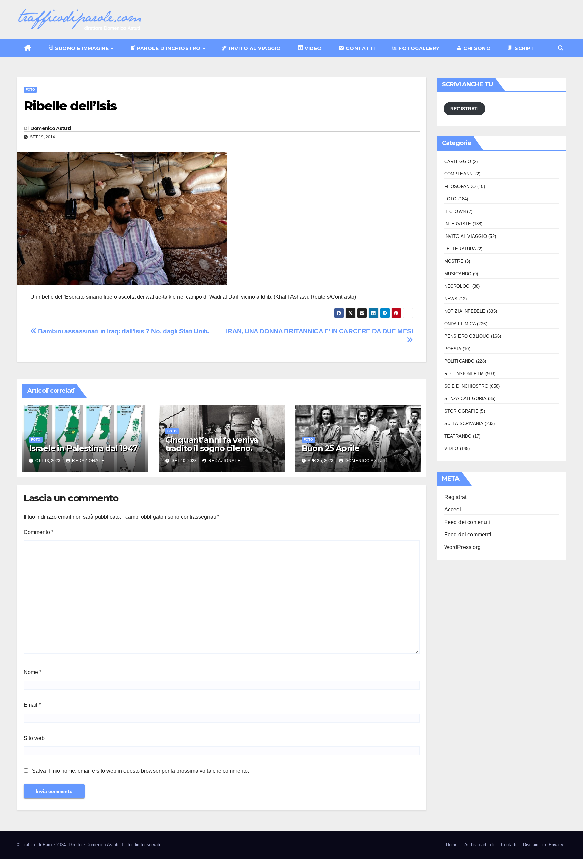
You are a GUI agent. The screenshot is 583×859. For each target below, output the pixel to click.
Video (451, 448)
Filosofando (460, 186)
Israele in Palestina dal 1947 (83, 448)
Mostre (454, 261)
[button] (560, 48)
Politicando (459, 361)
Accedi (452, 509)
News (451, 298)
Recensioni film (464, 373)
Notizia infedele (464, 311)
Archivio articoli (479, 844)
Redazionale (88, 460)
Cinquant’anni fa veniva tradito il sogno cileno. (211, 444)
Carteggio (457, 161)
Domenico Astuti (50, 128)
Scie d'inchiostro (466, 386)
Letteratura (460, 248)
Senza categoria (465, 398)
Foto (30, 89)
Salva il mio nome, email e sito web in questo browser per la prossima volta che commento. (140, 771)
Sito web (34, 738)
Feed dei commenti (467, 534)
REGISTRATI (464, 108)
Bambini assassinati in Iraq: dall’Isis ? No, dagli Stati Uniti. (123, 331)
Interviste (457, 223)
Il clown (455, 211)
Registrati (456, 497)
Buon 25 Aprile (330, 448)
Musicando (458, 273)
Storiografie (461, 411)
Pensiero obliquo (467, 336)
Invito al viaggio (465, 236)
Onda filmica (460, 323)
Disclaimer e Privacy (543, 844)
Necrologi (457, 286)
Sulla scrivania (463, 423)
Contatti (508, 844)
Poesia (452, 348)
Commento (38, 532)
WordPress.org (462, 547)
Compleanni (459, 173)
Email (32, 705)
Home (451, 844)
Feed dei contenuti (467, 522)
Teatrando (458, 436)
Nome (32, 672)
